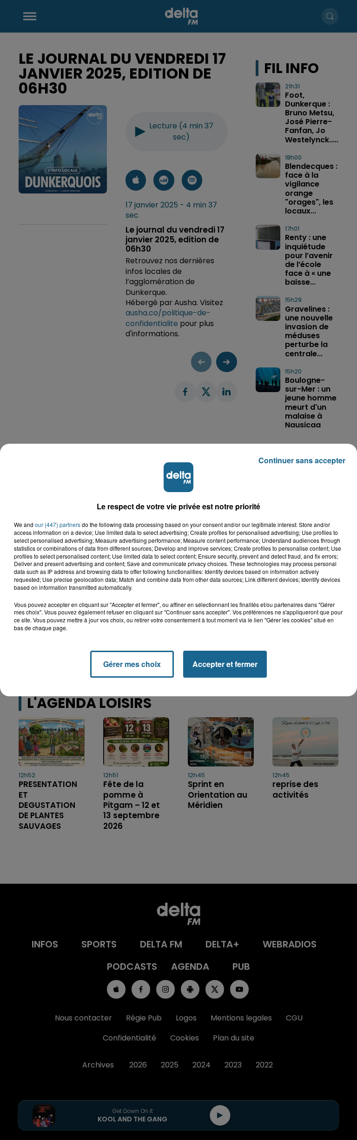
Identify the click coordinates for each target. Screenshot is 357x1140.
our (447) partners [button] (57, 524)
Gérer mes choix (132, 664)
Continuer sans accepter (301, 460)
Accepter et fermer (225, 664)
